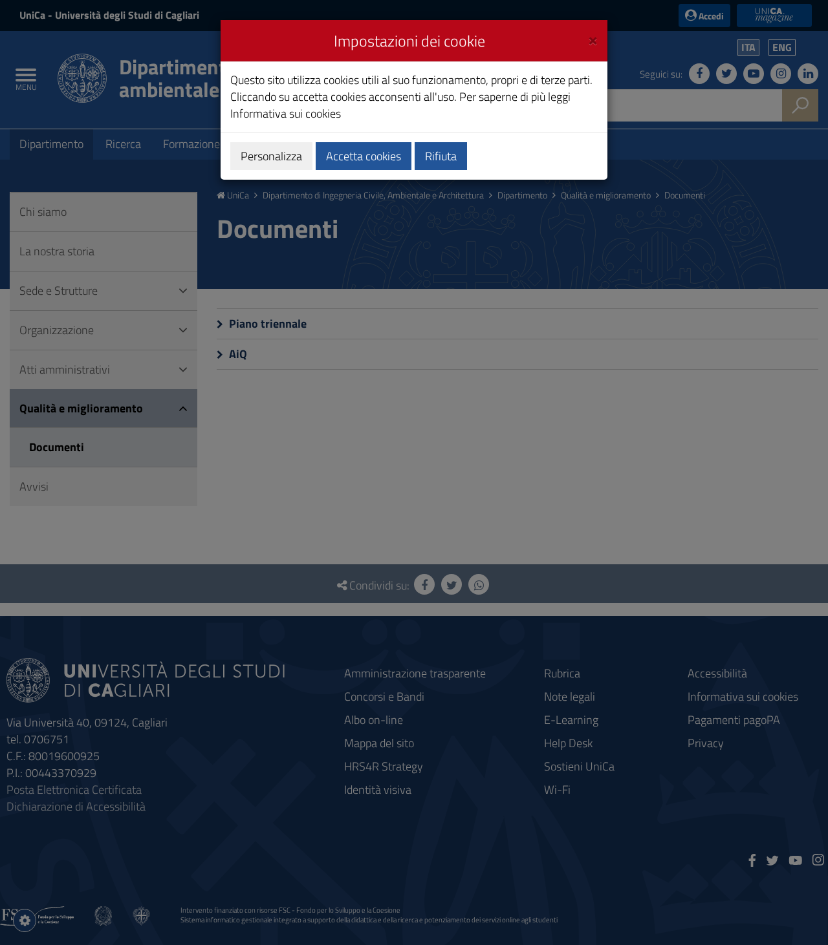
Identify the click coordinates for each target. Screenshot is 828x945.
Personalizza (271, 156)
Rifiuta (441, 156)
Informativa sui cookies (285, 113)
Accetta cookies (363, 156)
